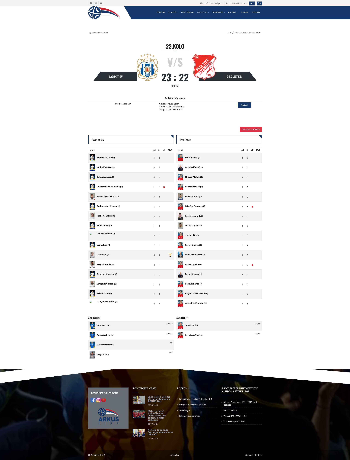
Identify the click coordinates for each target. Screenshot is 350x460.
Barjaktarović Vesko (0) (196, 293)
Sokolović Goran (170, 109)
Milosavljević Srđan (172, 106)
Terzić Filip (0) (192, 235)
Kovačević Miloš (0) (194, 167)
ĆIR (259, 3)
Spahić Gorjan (191, 325)
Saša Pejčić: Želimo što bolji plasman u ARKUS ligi (159, 399)
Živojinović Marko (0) (107, 274)
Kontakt (256, 12)
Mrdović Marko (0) (106, 167)
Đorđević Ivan (103, 325)
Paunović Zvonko (105, 335)
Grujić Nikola (103, 354)
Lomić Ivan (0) (103, 245)
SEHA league (184, 410)
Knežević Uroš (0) (193, 196)
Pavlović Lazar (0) (193, 274)
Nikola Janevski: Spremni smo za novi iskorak (160, 432)
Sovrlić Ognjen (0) (193, 225)
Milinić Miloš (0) (104, 293)
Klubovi (172, 12)
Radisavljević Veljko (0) (108, 196)
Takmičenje (202, 12)
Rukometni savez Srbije (189, 416)
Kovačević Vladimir (194, 335)
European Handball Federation (192, 404)
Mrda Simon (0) (104, 225)
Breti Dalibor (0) (193, 157)
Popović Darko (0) (193, 283)
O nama (244, 12)
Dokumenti (217, 12)
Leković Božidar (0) (106, 233)
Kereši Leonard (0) (194, 216)
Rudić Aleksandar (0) (195, 254)
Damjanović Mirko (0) (107, 301)
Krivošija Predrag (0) (195, 206)
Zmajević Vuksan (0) (107, 283)
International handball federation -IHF (195, 399)
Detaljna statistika (250, 129)
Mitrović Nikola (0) (106, 157)
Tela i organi (187, 12)
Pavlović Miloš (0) (193, 245)
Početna (161, 12)
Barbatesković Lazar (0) (108, 206)
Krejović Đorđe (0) (105, 264)
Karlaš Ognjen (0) (193, 264)
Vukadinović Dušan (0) (196, 303)
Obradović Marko (105, 344)
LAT (252, 3)
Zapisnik (244, 105)
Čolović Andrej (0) (105, 177)
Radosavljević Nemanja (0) (110, 186)
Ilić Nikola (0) (103, 254)
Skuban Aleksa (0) (194, 177)
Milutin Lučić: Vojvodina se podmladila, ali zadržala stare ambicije (157, 415)
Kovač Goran (169, 103)
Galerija (232, 12)
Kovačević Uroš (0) (194, 186)
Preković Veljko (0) (106, 215)
